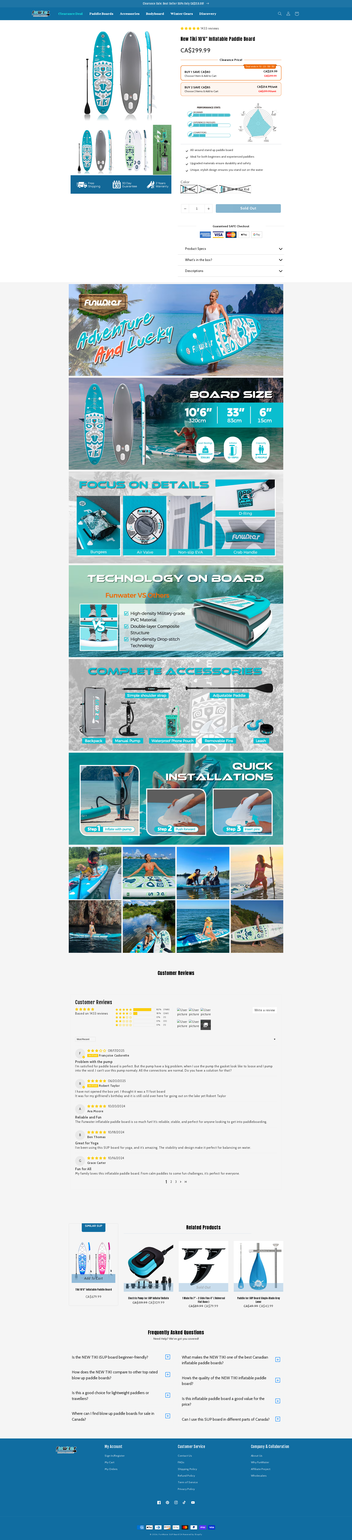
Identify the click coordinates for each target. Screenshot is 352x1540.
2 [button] (171, 1182)
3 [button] (176, 1182)
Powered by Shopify (192, 1534)
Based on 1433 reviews (91, 1013)
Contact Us (185, 1455)
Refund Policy (186, 1475)
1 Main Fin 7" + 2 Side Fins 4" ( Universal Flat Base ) (203, 1300)
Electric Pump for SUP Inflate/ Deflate (148, 1298)
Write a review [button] (264, 1010)
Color (185, 182)
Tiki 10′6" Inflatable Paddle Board (93, 1289)
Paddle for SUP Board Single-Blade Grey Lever (258, 1300)
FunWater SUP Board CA (170, 1534)
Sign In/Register (114, 1455)
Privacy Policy (186, 1489)
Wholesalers (259, 1475)
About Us (257, 1455)
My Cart (109, 1462)
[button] (280, 14)
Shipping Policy (187, 1469)
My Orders (111, 1469)
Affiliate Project (260, 1469)
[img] (97, 1051)
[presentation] (67, 149)
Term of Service (188, 1482)
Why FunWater (260, 1462)
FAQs (181, 1462)
